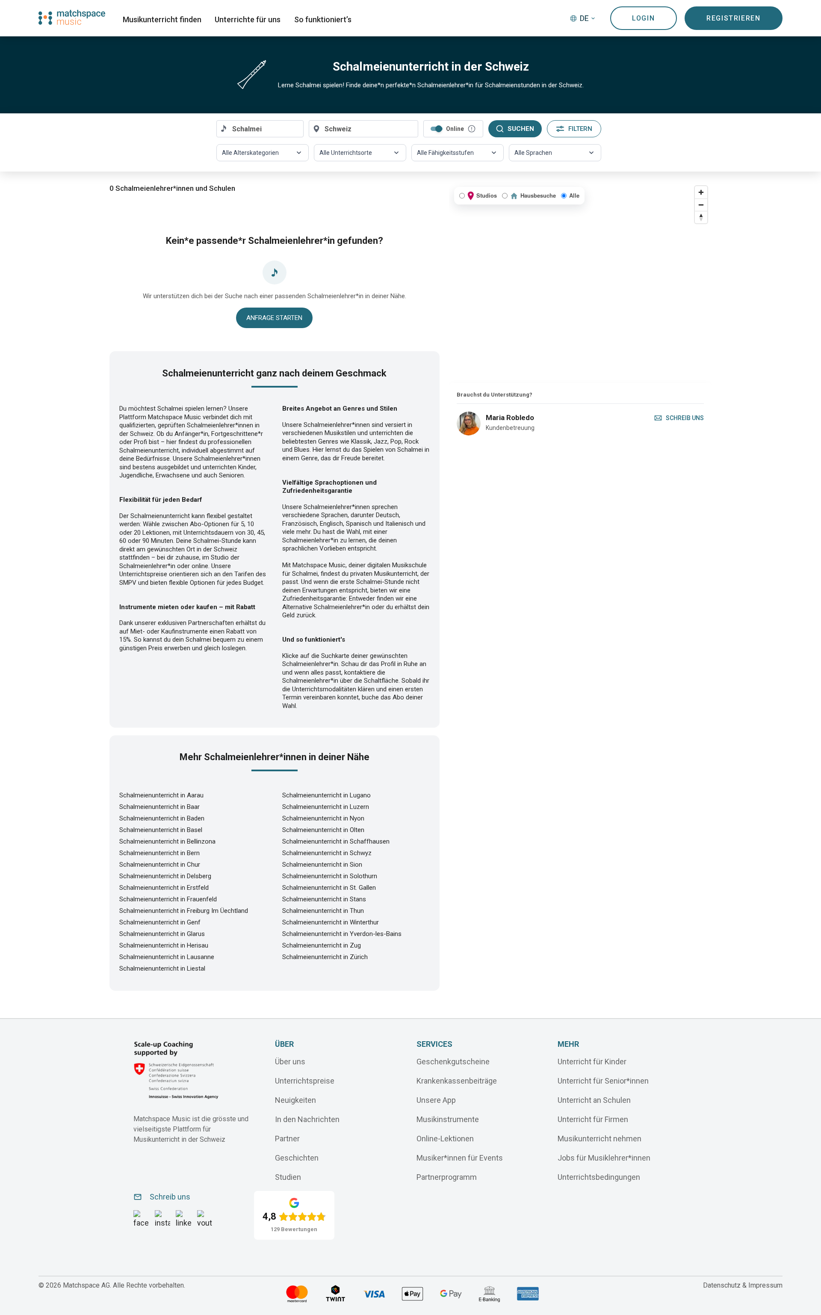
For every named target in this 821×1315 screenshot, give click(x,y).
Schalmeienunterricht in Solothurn (329, 876)
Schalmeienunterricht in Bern (159, 853)
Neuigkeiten (295, 1100)
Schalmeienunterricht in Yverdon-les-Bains (342, 934)
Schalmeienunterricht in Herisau (163, 945)
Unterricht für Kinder (592, 1061)
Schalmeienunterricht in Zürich (325, 957)
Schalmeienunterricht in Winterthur (330, 922)
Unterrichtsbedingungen (599, 1177)
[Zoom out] (701, 204)
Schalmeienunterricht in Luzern (325, 807)
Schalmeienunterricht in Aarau (161, 795)
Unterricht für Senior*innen (603, 1080)
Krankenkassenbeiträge (456, 1080)
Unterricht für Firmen (593, 1119)
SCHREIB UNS (685, 418)
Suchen (521, 129)
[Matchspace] (71, 17)
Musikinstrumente (447, 1119)
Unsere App (436, 1100)
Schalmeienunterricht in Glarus (162, 934)
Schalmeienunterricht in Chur (159, 864)
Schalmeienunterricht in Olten (323, 830)
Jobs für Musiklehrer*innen (604, 1157)
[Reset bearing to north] (701, 217)
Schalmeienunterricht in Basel (160, 830)
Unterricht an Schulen (594, 1100)
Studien (288, 1177)
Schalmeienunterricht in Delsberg (165, 876)
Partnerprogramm (446, 1177)
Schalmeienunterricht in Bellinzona (167, 841)
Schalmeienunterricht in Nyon (323, 818)
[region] (580, 282)
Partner (287, 1138)
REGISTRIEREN (733, 18)
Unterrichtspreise (304, 1080)
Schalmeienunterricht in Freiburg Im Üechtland (183, 911)
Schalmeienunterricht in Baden (161, 818)
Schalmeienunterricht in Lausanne (166, 957)
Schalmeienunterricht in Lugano (326, 795)
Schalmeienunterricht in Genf (160, 922)
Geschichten (297, 1157)
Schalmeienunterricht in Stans (324, 899)
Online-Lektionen (445, 1138)
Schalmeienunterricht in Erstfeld (164, 887)
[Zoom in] (701, 192)
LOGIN (643, 18)
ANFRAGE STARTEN (274, 318)
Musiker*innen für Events (459, 1157)
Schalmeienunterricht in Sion (322, 864)
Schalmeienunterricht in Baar (159, 807)
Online (455, 128)
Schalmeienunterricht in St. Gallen (329, 887)
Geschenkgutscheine (453, 1061)
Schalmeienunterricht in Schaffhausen (336, 841)
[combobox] (260, 128)
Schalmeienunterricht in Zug (321, 945)
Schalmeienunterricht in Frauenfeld (168, 899)
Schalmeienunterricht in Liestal (162, 968)
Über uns (290, 1061)
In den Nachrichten (307, 1119)
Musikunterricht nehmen (599, 1138)
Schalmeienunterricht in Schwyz (327, 853)
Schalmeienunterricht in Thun (323, 911)
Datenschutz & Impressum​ (743, 1285)
